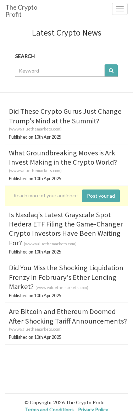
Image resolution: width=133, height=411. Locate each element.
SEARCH (25, 56)
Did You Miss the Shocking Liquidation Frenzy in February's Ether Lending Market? (66, 277)
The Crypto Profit (21, 10)
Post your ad (101, 196)
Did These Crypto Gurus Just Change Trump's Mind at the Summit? (65, 116)
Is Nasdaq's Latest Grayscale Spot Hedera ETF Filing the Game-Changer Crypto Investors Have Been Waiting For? (66, 228)
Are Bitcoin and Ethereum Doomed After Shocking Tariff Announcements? (68, 316)
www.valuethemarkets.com (35, 129)
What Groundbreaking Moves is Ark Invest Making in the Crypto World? (63, 157)
